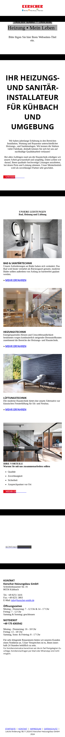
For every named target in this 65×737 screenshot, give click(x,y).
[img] (32, 8)
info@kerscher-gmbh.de (22, 600)
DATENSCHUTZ (50, 728)
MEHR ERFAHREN (15, 280)
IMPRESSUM (35, 728)
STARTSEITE (10, 728)
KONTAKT (22, 728)
